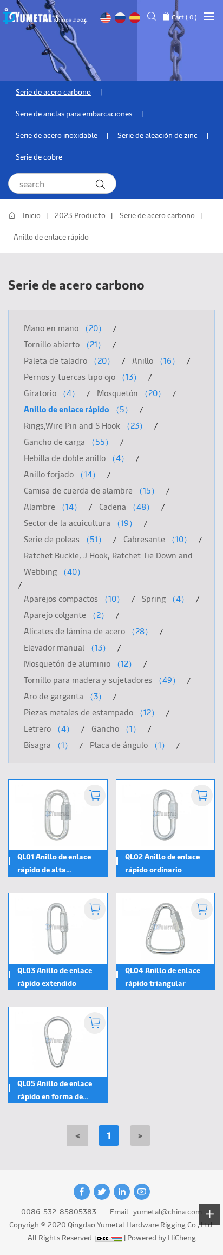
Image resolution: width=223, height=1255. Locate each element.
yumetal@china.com (167, 1211)
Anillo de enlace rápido (51, 237)
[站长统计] (108, 1237)
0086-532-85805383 (58, 1211)
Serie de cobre (39, 157)
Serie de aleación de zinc (157, 135)
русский (120, 18)
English (105, 18)
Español (134, 18)
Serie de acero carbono (53, 92)
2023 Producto (80, 215)
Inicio (32, 215)
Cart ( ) (184, 16)
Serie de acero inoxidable (56, 135)
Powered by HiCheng (161, 1237)
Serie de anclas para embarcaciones (74, 113)
